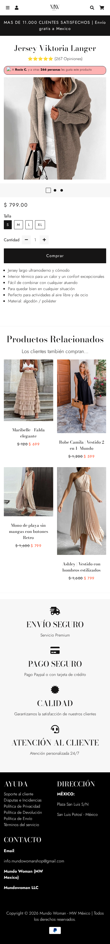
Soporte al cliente (18, 794)
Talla (7, 216)
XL (40, 224)
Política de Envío (18, 818)
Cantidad (11, 240)
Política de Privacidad (22, 806)
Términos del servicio (21, 825)
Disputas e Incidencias (22, 800)
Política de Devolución (23, 812)
